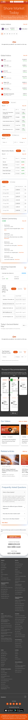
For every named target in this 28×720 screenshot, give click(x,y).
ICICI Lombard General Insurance (5, 677)
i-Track (16, 663)
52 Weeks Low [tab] (15, 135)
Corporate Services (18, 572)
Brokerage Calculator (19, 627)
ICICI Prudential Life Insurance (6, 679)
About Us (17, 574)
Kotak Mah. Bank (6, 173)
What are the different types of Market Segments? (12, 507)
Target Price (6, 390)
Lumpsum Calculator (19, 622)
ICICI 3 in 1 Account (18, 641)
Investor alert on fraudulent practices (20, 582)
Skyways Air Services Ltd (8, 303)
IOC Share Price (4, 592)
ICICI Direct (3, 684)
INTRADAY (5, 379)
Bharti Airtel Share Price (19, 605)
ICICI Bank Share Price (19, 608)
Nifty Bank (3, 664)
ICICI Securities (4, 674)
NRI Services (17, 571)
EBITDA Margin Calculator (20, 619)
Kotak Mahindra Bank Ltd (8, 121)
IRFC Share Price (4, 591)
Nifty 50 (3, 105)
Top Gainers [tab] (5, 102)
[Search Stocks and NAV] (25, 2)
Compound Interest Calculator (20, 617)
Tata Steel (5, 164)
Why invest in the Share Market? (11, 518)
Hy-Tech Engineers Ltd (8, 316)
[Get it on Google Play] (19, 710)
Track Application (18, 672)
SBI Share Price (4, 585)
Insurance (3, 569)
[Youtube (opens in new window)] (20, 704)
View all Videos (23, 421)
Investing (4, 436)
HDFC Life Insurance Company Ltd (7, 117)
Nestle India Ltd (6, 125)
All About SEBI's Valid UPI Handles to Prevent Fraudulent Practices (7, 616)
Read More (6, 238)
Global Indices (3, 651)
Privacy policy (17, 578)
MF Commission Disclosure (20, 590)
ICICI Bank (3, 671)
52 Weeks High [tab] (6, 135)
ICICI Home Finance (4, 685)
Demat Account (18, 643)
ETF (1, 571)
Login (12, 1)
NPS (2, 572)
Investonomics (17, 658)
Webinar (16, 653)
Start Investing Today (18, 1)
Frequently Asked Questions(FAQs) (18, 585)
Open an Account (24, 386)
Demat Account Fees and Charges (6, 636)
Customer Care (18, 567)
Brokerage (17, 562)
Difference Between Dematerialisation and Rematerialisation (5, 620)
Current (13, 288)
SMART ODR (17, 579)
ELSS (20, 352)
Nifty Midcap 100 (4, 658)
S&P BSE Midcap (4, 653)
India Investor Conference (6, 579)
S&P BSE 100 (3, 655)
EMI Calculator (17, 624)
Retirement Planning (19, 564)
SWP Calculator (18, 629)
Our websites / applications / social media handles (20, 666)
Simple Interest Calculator (20, 615)
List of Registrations (18, 592)
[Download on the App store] (9, 710)
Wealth (16, 569)
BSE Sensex (3, 657)
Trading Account (18, 645)
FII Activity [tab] (5, 182)
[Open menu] (26, 2)
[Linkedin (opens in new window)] (17, 704)
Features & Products (19, 587)
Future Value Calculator (19, 620)
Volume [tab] (18, 150)
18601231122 (14, 544)
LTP (3, 276)
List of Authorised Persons (20, 668)
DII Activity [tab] (12, 182)
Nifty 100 (2, 662)
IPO (1, 576)
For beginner (10, 436)
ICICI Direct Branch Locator (20, 588)
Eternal (4, 162)
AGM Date (16, 276)
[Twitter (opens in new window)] (14, 704)
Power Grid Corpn (7, 170)
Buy (12, 380)
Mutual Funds (3, 564)
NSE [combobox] (24, 325)
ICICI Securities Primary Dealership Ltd (5, 688)
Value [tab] (24, 150)
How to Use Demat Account (6, 625)
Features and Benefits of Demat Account (5, 630)
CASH (9, 379)
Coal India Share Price (19, 607)
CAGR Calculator (18, 633)
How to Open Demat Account (6, 640)
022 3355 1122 (14, 547)
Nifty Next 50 (3, 660)
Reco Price (3, 390)
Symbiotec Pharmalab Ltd (8, 299)
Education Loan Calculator (20, 636)
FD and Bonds (3, 567)
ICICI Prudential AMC (5, 680)
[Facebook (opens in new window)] (7, 704)
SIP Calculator (17, 631)
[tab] (9, 29)
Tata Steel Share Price (5, 596)
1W (4, 33)
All (16, 33)
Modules (16, 657)
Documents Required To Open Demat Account (6, 633)
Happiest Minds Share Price (20, 600)
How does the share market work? (11, 513)
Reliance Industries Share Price (7, 587)
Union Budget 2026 (4, 578)
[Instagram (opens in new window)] (10, 704)
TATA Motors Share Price (19, 610)
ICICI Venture (3, 682)
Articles (16, 651)
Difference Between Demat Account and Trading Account (6, 639)
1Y (12, 33)
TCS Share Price (18, 601)
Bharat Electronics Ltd (7, 129)
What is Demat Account (5, 623)
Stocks (2, 562)
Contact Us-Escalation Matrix (20, 576)
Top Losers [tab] (13, 102)
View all (14, 413)
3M (9, 33)
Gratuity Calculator (18, 626)
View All (25, 24)
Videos (16, 655)
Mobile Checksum (18, 670)
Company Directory (4, 598)
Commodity (3, 565)
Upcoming (20, 288)
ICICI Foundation (4, 672)
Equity (15, 352)
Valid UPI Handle (18, 594)
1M (7, 33)
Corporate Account (18, 646)
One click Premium (18, 565)
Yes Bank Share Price (5, 594)
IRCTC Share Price (4, 589)
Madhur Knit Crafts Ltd (8, 308)
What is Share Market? (8, 492)
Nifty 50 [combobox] (3, 138)
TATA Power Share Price (19, 603)
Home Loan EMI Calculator (20, 634)
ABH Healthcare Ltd (7, 312)
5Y (14, 33)
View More (5, 522)
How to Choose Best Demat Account (6, 627)
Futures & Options (4, 574)
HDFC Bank (5, 167)
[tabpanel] (14, 34)
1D (2, 33)
